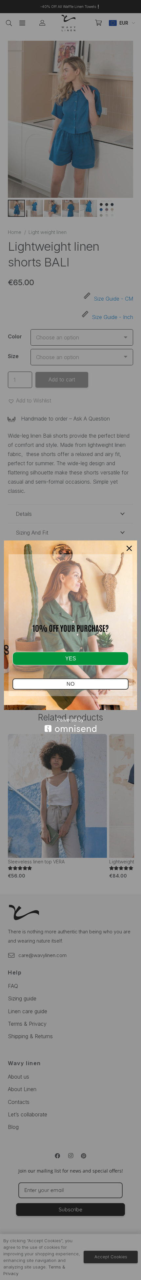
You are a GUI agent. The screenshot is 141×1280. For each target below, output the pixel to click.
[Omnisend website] (70, 725)
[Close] (129, 548)
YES (70, 658)
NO (70, 684)
